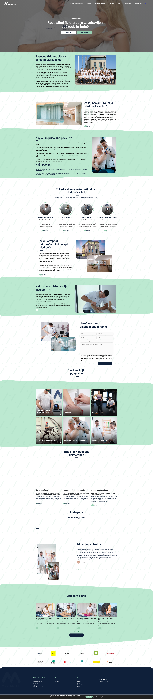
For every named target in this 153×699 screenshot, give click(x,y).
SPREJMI (89, 696)
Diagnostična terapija (100, 3)
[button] (78, 631)
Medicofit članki (138, 3)
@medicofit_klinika (76, 518)
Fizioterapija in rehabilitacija (76, 3)
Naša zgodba (127, 3)
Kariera (79, 686)
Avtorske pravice (103, 679)
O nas (78, 683)
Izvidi (119, 3)
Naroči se (68, 32)
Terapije (89, 3)
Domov (79, 680)
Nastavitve (97, 696)
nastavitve (51, 697)
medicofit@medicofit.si (38, 681)
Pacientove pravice (103, 681)
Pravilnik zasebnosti (103, 678)
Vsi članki (76, 635)
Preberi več (87, 126)
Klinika (79, 681)
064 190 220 (36, 683)
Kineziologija (111, 3)
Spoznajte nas (84, 32)
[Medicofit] (9, 3)
